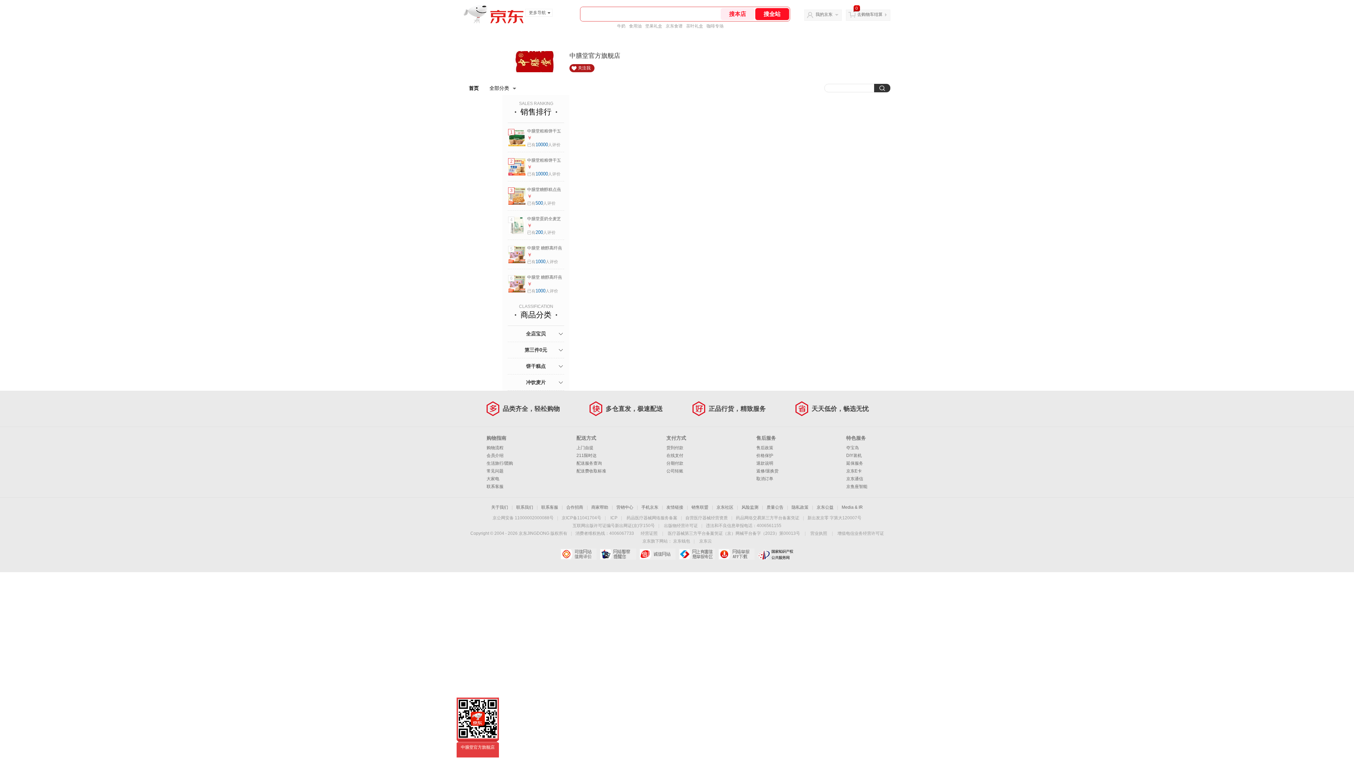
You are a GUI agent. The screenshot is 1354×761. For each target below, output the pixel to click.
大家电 (493, 478)
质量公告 (775, 507)
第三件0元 (536, 350)
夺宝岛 (852, 447)
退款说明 (764, 463)
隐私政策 (800, 507)
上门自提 (585, 447)
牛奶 (621, 26)
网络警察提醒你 (618, 554)
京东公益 (825, 507)
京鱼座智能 (856, 486)
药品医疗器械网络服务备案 (652, 517)
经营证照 (649, 533)
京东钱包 (681, 541)
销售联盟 (699, 507)
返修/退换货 (767, 471)
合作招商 (574, 507)
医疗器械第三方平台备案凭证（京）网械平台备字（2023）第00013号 (734, 533)
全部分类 (499, 88)
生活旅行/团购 (500, 463)
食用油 (635, 26)
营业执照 (818, 533)
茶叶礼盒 (694, 26)
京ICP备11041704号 (581, 517)
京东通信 (854, 478)
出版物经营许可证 (681, 525)
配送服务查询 (589, 463)
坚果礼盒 (653, 26)
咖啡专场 (715, 26)
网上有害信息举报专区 (697, 554)
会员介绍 (495, 455)
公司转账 (674, 471)
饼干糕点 (536, 366)
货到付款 (674, 447)
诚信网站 (657, 554)
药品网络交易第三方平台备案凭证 (767, 517)
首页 (474, 88)
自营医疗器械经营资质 (706, 517)
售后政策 (764, 447)
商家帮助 (599, 507)
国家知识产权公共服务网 (776, 554)
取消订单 (764, 478)
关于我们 (499, 507)
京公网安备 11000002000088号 (523, 517)
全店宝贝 (536, 333)
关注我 (584, 68)
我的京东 (824, 14)
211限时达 (587, 455)
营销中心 (624, 507)
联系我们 (524, 507)
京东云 (705, 541)
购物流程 (495, 447)
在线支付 (674, 455)
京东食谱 (674, 26)
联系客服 (495, 486)
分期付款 (674, 463)
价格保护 (764, 455)
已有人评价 (544, 144)
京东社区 (724, 507)
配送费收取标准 (591, 471)
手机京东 (649, 507)
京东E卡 (854, 471)
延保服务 (854, 463)
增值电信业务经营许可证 (860, 533)
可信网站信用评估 (578, 554)
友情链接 (674, 507)
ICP (613, 517)
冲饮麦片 (536, 382)
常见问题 (495, 471)
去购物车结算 (870, 14)
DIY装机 (854, 455)
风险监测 (750, 507)
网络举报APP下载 (736, 554)
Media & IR (852, 507)
